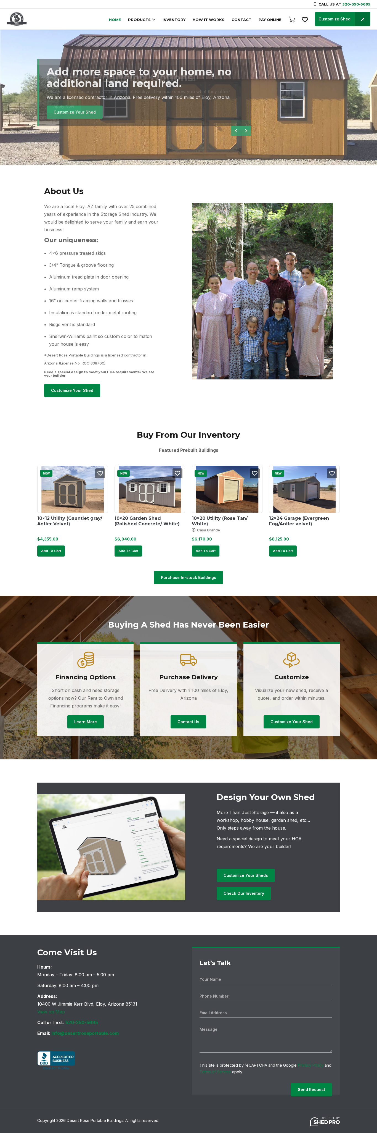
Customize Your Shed (75, 112)
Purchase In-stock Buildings (188, 577)
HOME (115, 19)
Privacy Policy (310, 1065)
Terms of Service (215, 1071)
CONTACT (241, 19)
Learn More (85, 721)
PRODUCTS (139, 19)
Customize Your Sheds (246, 875)
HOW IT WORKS (208, 19)
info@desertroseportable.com (85, 1033)
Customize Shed (334, 19)
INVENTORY (174, 19)
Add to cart (51, 551)
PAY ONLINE (270, 19)
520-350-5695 (356, 4)
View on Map (51, 1011)
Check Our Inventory (244, 893)
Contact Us (188, 721)
